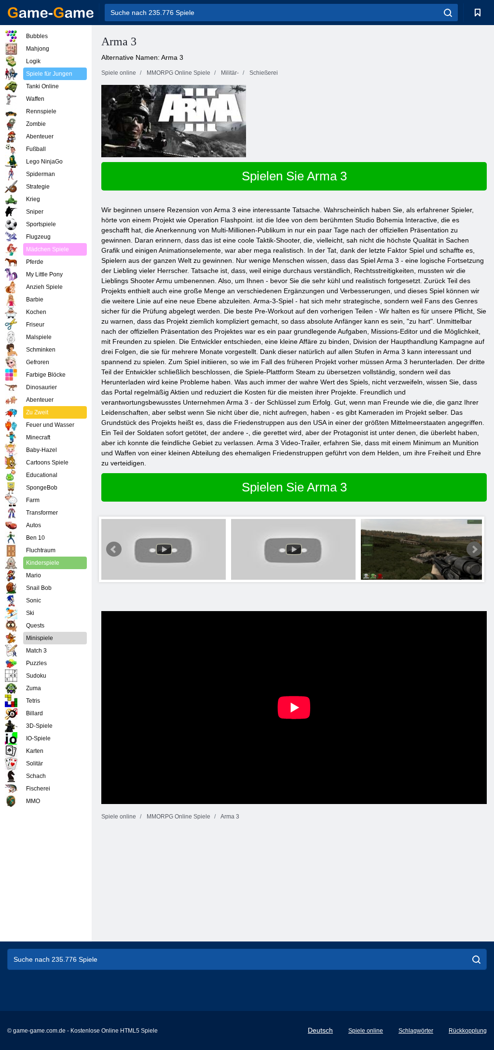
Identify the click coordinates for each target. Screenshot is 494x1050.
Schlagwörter (415, 1030)
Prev (114, 549)
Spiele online (365, 1030)
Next (474, 549)
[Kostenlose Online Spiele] (50, 12)
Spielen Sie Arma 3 (294, 176)
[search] (448, 12)
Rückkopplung (468, 1030)
